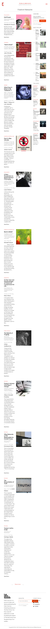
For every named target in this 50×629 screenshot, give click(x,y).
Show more (18, 584)
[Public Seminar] (3, 4)
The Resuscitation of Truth (9, 482)
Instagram (37, 600)
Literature (35, 99)
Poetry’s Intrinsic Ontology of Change (9, 385)
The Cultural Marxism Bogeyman (35, 89)
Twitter (36, 606)
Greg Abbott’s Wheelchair (38, 43)
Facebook (37, 604)
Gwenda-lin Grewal (9, 24)
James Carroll (8, 149)
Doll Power (7, 17)
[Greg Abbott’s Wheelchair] (43, 45)
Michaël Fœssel (8, 242)
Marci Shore (7, 295)
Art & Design (36, 121)
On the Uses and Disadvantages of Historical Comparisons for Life (9, 283)
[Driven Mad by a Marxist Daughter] (43, 33)
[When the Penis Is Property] (43, 75)
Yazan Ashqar (36, 130)
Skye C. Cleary (8, 102)
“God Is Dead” (8, 44)
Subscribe (43, 20)
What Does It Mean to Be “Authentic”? (8, 89)
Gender (5, 85)
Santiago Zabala (8, 537)
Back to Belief (8, 232)
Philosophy (6, 15)
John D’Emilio (8, 53)
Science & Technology (9, 229)
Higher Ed (6, 42)
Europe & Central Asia (9, 136)
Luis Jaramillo (8, 104)
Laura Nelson (7, 189)
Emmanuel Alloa (8, 446)
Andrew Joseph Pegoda (37, 49)
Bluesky (37, 602)
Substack (39, 24)
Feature (6, 381)
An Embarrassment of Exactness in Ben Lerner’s (37, 112)
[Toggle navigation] (46, 4)
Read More (6, 37)
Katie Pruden (35, 144)
